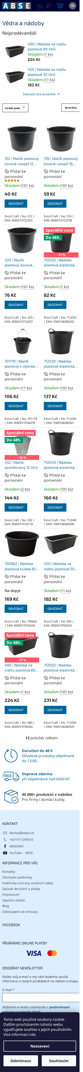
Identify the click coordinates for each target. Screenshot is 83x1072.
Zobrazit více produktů (39, 94)
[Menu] (72, 5)
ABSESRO (16, 846)
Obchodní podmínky (17, 877)
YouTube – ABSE (21, 853)
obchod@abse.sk (21, 833)
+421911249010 (21, 839)
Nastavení (39, 1046)
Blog (5, 906)
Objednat (16, 203)
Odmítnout (20, 1060)
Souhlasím (59, 1060)
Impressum (11, 894)
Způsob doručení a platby (21, 889)
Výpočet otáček (13, 900)
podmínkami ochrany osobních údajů (36, 1009)
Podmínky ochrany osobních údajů (27, 883)
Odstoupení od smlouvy (20, 911)
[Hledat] (48, 5)
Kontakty (8, 871)
